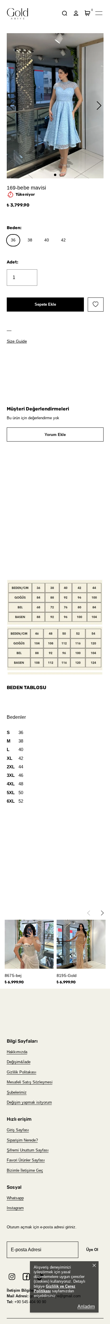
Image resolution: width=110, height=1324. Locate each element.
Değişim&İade (19, 1062)
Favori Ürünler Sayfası (26, 1160)
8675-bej (13, 975)
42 (63, 240)
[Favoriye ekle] (96, 304)
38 (30, 240)
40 (46, 240)
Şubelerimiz (17, 1092)
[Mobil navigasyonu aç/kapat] (99, 13)
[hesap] (76, 13)
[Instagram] (12, 1276)
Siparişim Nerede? (22, 1140)
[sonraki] (104, 910)
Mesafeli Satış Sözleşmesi (30, 1082)
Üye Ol (92, 1249)
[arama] (65, 13)
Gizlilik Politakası (21, 1072)
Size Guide (17, 341)
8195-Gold (67, 975)
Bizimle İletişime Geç (25, 1170)
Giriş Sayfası (18, 1130)
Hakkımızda (17, 1052)
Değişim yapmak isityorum (29, 1102)
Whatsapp (15, 1198)
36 (13, 240)
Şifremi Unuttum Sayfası (28, 1150)
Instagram (15, 1208)
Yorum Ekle (55, 434)
